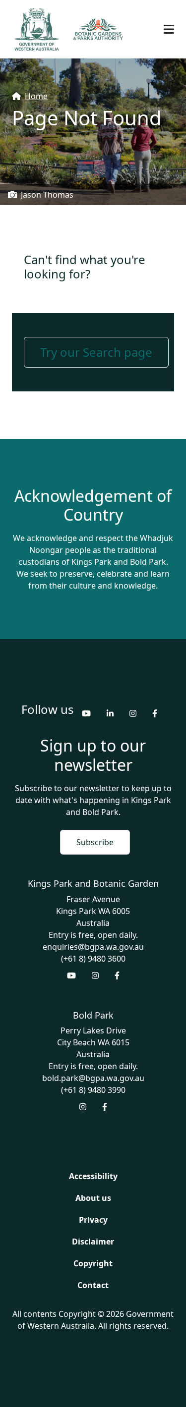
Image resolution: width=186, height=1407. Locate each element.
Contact (93, 1285)
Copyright (93, 1263)
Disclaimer (93, 1241)
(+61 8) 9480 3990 (93, 1089)
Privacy (93, 1219)
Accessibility (93, 1176)
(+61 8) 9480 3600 (93, 958)
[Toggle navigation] (169, 29)
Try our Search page (96, 352)
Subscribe (95, 842)
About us (93, 1197)
